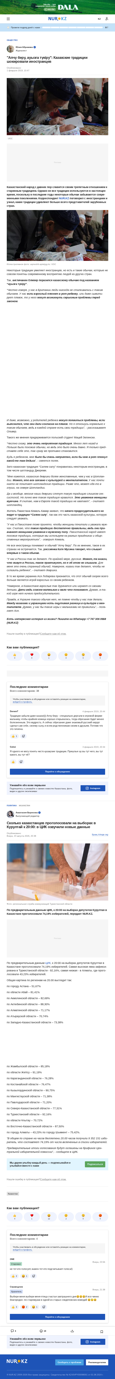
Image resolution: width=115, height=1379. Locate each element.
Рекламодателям (97, 1362)
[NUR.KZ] (57, 19)
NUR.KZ (64, 198)
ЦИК (47, 962)
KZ (99, 19)
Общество (12, 40)
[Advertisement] (57, 162)
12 (49, 1219)
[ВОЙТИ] (107, 19)
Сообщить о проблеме (69, 1362)
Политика (12, 806)
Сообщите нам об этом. (53, 633)
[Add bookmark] (101, 1331)
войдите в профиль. (22, 702)
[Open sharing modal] (72, 1331)
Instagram (95, 788)
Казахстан (24, 806)
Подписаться (95, 1164)
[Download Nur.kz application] (57, 7)
